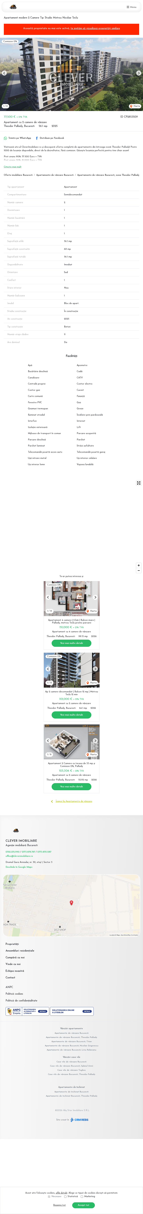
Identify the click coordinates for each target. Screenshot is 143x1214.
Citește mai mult (12, 167)
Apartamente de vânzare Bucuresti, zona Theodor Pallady (108, 175)
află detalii (61, 1193)
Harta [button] (136, 106)
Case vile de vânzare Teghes (71, 1070)
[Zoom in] (138, 565)
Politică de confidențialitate (21, 1001)
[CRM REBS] (79, 1120)
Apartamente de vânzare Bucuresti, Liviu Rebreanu (71, 1050)
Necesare (56, 1196)
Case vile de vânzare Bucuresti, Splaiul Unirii (71, 1066)
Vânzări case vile (71, 1057)
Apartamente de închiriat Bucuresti (71, 1092)
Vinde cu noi (13, 964)
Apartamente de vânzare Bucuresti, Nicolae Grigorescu (71, 1046)
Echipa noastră (15, 971)
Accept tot (83, 1205)
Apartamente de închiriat (71, 1087)
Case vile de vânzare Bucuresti (71, 1062)
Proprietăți (12, 944)
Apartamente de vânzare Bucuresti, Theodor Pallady (71, 1037)
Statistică (73, 1196)
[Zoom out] (138, 570)
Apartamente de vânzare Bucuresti (55, 175)
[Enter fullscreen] (138, 483)
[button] (4, 73)
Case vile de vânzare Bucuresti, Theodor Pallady (71, 1074)
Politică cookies (14, 994)
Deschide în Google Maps (19, 867)
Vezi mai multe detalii (71, 643)
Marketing (89, 1196)
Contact (10, 977)
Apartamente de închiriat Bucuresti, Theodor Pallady (71, 1096)
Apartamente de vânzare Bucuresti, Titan (71, 1042)
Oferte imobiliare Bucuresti (18, 175)
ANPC (9, 987)
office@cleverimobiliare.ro (19, 856)
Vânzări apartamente (71, 1028)
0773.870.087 (44, 852)
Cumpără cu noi (15, 957)
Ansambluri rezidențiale (20, 951)
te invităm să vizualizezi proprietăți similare (95, 28)
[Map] (71, 527)
